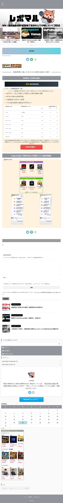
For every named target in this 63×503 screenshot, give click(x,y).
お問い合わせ (9, 354)
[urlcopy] (35, 59)
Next (61, 34)
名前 (4, 277)
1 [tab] (28, 45)
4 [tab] (32, 45)
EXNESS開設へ (31, 147)
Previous (1, 34)
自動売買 (27, 488)
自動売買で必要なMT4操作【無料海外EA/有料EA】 (27, 307)
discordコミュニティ (30, 399)
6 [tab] (35, 45)
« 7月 (2, 428)
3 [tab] (31, 45)
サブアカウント (18, 488)
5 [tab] (34, 45)
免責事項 (7, 350)
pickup (11, 488)
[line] (31, 59)
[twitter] (27, 59)
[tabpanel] (10, 36)
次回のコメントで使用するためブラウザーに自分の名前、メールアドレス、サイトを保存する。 (27, 283)
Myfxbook (4, 488)
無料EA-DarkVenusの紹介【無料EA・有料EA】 (26, 318)
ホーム (7, 347)
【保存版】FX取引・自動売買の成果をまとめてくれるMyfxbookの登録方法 (34, 329)
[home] (33, 392)
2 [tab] (29, 45)
